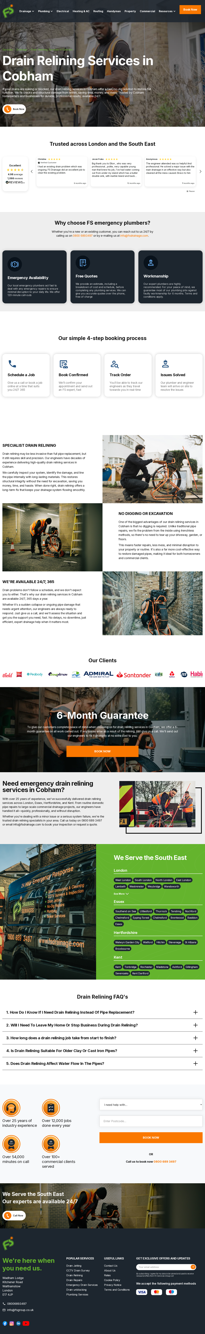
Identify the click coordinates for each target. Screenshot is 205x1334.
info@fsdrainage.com (134, 235)
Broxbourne (122, 948)
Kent (118, 967)
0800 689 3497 (165, 1161)
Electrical (63, 11)
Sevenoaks (121, 973)
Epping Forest (141, 917)
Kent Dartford (140, 973)
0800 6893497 (83, 235)
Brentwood (177, 917)
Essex (118, 924)
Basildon (192, 917)
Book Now (190, 9)
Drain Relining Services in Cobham (52, 49)
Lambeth (120, 886)
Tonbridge (130, 967)
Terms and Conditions (117, 1289)
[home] (8, 11)
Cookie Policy (112, 1280)
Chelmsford (122, 917)
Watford (147, 942)
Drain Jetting (73, 1265)
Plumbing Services (77, 1294)
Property (130, 11)
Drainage (21, 49)
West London (123, 880)
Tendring (176, 911)
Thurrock (161, 911)
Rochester (146, 967)
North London (164, 880)
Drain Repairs (74, 1280)
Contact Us (110, 1265)
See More (119, 893)
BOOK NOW (102, 751)
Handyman (114, 11)
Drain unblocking (76, 1289)
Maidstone (162, 967)
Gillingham (192, 967)
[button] (26, 11)
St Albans (190, 942)
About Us (109, 1270)
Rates (107, 1275)
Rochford (190, 911)
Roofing (98, 11)
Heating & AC (81, 11)
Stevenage (174, 942)
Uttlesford (146, 911)
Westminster (136, 886)
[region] (116, 171)
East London (183, 880)
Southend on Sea (125, 911)
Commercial (147, 11)
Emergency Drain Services (82, 1284)
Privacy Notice (112, 1284)
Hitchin (160, 942)
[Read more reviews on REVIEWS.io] (15, 182)
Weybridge (154, 886)
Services (7, 49)
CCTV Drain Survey (78, 1270)
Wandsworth (171, 886)
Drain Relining (74, 1275)
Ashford (177, 967)
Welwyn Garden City (127, 942)
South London (143, 880)
